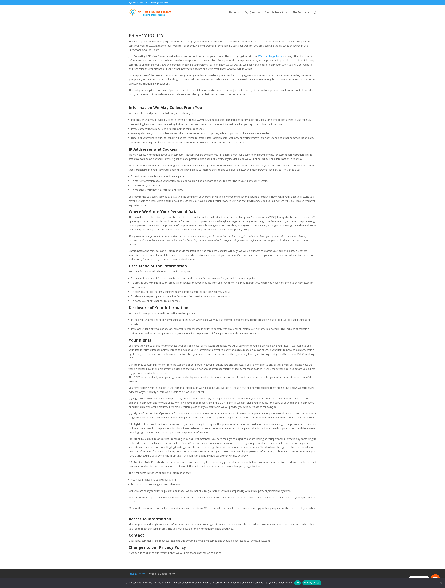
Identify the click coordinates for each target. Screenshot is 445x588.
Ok (297, 582)
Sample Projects (275, 12)
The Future (299, 12)
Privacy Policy (137, 573)
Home (232, 12)
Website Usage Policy (270, 56)
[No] (440, 583)
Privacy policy (311, 582)
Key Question (252, 12)
